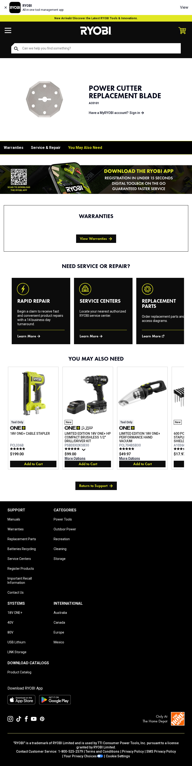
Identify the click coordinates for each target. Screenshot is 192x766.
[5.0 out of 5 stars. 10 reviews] (182, 449)
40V (10, 622)
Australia (60, 613)
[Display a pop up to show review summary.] (84, 451)
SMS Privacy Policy (161, 751)
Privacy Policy (133, 751)
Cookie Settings (118, 756)
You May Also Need (85, 147)
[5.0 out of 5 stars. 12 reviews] (18, 449)
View (184, 7)
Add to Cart (33, 464)
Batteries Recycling (21, 549)
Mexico (59, 642)
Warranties (13, 147)
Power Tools (63, 519)
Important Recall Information (19, 581)
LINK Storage (16, 652)
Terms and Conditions (102, 751)
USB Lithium (16, 642)
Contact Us (15, 592)
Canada (59, 622)
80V (10, 632)
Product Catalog (19, 672)
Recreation (62, 539)
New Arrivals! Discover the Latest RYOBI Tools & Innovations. (96, 18)
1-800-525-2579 (70, 751)
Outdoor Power (65, 529)
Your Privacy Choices (80, 756)
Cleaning (60, 549)
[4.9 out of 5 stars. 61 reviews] (73, 449)
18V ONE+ (14, 613)
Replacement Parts (21, 539)
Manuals (13, 519)
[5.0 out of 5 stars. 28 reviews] (127, 449)
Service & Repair (46, 147)
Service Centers (19, 559)
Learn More (26, 336)
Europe (59, 632)
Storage (60, 559)
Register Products (20, 568)
